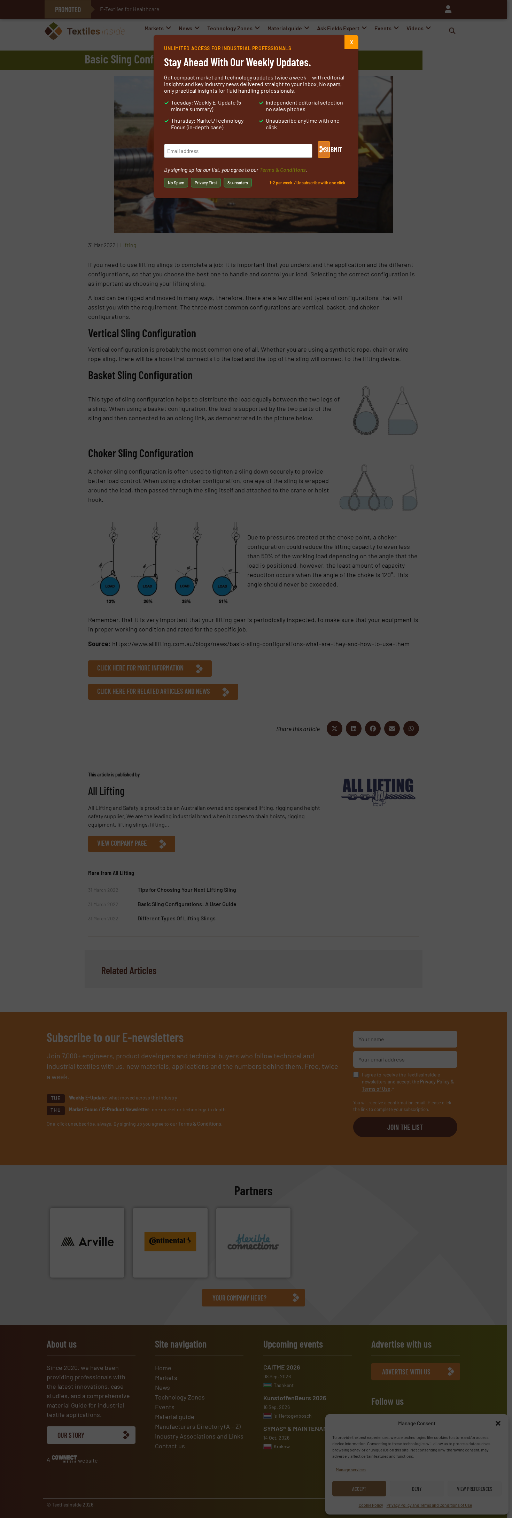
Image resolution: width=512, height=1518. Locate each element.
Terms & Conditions (282, 169)
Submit (327, 149)
